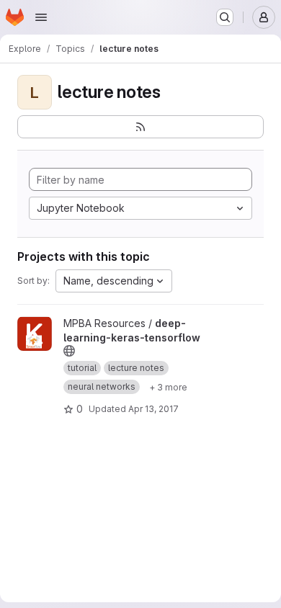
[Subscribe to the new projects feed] (140, 126)
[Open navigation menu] (41, 17)
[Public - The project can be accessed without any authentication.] (69, 351)
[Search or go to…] (224, 17)
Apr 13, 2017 (153, 408)
